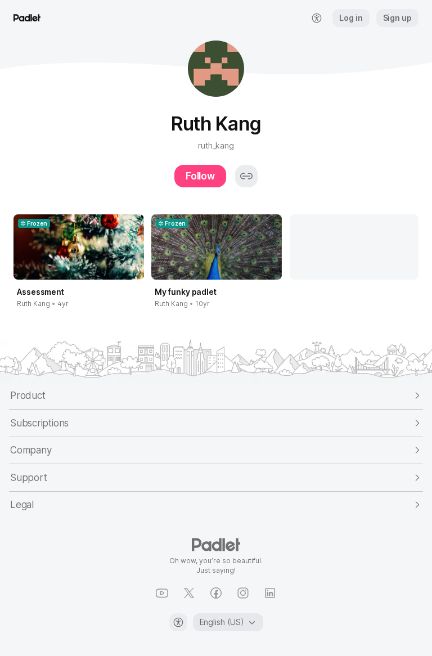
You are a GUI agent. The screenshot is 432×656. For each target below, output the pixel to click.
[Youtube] (162, 593)
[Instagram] (243, 593)
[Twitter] (189, 593)
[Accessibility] (178, 622)
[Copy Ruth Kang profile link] (246, 176)
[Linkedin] (270, 593)
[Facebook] (216, 593)
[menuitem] (317, 18)
